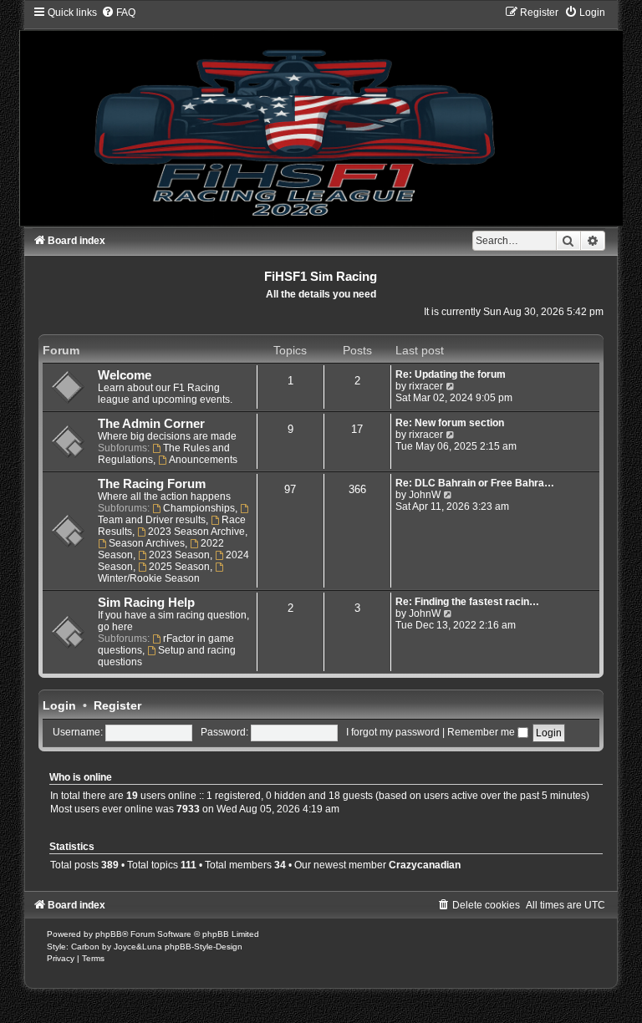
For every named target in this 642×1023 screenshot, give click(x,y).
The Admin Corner (151, 423)
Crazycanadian (425, 865)
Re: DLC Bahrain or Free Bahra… (474, 483)
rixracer (426, 386)
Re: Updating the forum (450, 374)
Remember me (482, 732)
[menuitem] (118, 12)
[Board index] (321, 115)
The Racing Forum (152, 484)
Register (117, 705)
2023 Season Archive (196, 531)
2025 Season (179, 567)
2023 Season (179, 555)
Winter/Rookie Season (149, 578)
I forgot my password (393, 732)
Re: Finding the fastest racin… (467, 602)
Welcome (124, 375)
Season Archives (147, 543)
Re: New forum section (449, 423)
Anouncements (203, 460)
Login (59, 705)
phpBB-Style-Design (203, 946)
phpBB (108, 934)
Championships (199, 508)
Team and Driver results (152, 520)
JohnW (425, 495)
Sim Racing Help (146, 602)
